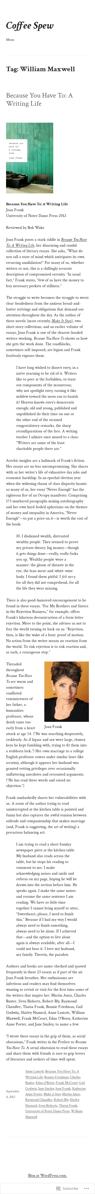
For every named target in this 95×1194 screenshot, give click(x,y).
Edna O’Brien (45, 1082)
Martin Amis (71, 1094)
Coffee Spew (29, 25)
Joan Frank (63, 1088)
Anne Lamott (34, 1071)
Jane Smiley (46, 1088)
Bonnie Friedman (56, 1077)
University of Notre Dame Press (47, 1111)
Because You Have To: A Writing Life (39, 99)
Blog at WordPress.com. (47, 1175)
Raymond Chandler (38, 1099)
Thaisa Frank (68, 1105)
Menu (10, 40)
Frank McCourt (67, 1082)
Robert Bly (61, 1099)
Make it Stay (52, 1094)
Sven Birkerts (48, 1105)
